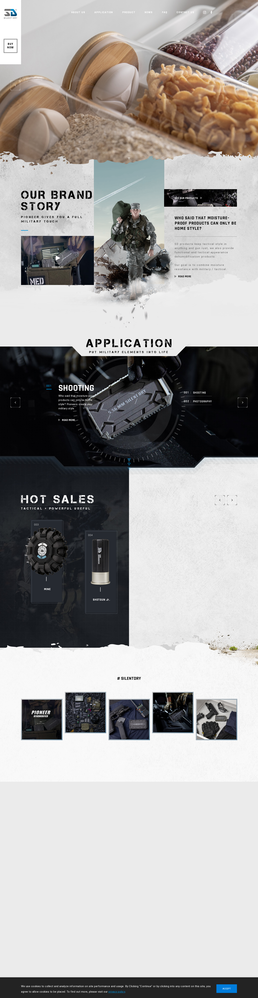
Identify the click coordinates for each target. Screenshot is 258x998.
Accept (227, 988)
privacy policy (116, 992)
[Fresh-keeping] (129, 87)
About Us (78, 12)
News (149, 12)
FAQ (164, 12)
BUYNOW (10, 45)
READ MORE (184, 276)
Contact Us (185, 12)
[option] (129, 87)
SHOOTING (76, 388)
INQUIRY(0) (244, 7)
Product (128, 12)
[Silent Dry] (10, 18)
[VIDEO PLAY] (57, 284)
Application (103, 12)
